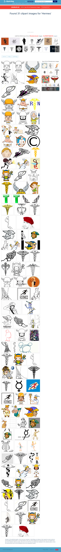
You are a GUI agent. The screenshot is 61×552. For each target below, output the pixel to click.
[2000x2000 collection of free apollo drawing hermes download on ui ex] (19, 386)
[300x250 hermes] (31, 308)
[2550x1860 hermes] (11, 308)
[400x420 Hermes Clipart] (21, 141)
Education (38, 3)
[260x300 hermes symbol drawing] (34, 373)
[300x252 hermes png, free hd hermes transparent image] (32, 67)
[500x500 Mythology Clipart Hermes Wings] (8, 91)
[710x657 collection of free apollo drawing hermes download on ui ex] (33, 282)
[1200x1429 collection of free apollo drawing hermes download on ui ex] (35, 210)
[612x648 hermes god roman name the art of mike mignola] (34, 399)
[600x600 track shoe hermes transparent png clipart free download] (7, 483)
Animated (27, 3)
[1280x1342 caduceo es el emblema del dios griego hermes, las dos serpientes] (33, 269)
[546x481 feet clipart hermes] (9, 294)
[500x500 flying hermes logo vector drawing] (24, 294)
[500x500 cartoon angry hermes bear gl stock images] (7, 282)
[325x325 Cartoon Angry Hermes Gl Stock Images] (8, 118)
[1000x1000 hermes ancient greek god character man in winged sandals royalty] (34, 447)
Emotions (42, 3)
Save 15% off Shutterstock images (50, 61)
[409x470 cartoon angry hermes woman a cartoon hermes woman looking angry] (6, 67)
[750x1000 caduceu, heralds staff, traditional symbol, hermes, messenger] (6, 386)
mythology (15, 56)
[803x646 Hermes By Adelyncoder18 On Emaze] (8, 164)
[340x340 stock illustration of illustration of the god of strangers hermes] (19, 359)
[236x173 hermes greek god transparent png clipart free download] (22, 435)
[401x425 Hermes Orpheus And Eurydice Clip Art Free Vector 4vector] (6, 153)
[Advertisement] (30, 23)
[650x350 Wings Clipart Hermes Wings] (31, 199)
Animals (13, 3)
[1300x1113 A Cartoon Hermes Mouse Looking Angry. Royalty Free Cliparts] (9, 105)
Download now (45, 7)
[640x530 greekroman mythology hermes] (33, 483)
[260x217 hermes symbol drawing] (21, 210)
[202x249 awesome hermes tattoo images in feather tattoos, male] (21, 373)
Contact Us (52, 549)
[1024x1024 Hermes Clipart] (7, 141)
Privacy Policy (45, 549)
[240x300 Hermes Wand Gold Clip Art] (35, 153)
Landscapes (46, 3)
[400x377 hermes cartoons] (7, 494)
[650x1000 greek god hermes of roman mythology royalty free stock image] (4, 245)
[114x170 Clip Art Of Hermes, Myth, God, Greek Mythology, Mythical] (35, 118)
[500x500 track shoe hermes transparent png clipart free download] (20, 506)
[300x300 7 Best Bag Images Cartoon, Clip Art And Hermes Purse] (6, 199)
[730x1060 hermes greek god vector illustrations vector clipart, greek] (5, 411)
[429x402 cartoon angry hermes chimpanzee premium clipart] (20, 282)
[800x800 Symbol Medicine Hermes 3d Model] (7, 210)
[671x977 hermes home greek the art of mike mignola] (36, 435)
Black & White (18, 3)
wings (9, 56)
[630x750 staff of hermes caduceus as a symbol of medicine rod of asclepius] (6, 359)
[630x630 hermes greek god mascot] (34, 423)
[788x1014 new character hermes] (6, 348)
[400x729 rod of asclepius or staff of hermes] (14, 348)
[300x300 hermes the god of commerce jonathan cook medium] (34, 458)
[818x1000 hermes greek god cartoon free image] (16, 411)
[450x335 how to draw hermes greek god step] (8, 235)
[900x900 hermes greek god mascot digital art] (34, 235)
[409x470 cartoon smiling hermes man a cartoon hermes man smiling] (18, 67)
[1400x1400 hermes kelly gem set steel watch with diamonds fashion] (22, 235)
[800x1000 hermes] (34, 322)
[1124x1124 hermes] (7, 458)
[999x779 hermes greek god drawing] (8, 423)
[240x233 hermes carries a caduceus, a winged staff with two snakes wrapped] (20, 458)
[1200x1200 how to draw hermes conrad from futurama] (8, 335)
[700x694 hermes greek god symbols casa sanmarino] (23, 256)
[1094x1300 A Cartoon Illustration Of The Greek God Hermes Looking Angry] (23, 105)
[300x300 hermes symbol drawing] (18, 269)
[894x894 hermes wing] (7, 518)
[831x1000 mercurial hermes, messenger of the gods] (34, 335)
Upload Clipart (30, 1)
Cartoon (23, 3)
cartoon (4, 56)
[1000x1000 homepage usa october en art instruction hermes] (8, 223)
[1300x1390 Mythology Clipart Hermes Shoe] (7, 175)
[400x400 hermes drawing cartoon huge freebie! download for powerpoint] (8, 373)
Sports (34, 3)
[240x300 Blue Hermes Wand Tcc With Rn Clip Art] (34, 105)
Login (26, 1)
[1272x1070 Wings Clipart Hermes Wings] (21, 188)
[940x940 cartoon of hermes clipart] (33, 518)
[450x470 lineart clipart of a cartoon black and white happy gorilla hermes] (21, 335)
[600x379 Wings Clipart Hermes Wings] (28, 91)
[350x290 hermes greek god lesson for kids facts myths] (8, 256)
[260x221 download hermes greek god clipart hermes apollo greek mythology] (17, 79)
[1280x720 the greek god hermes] (30, 245)
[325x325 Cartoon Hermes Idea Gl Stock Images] (23, 118)
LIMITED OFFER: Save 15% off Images (28, 36)
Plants (50, 3)
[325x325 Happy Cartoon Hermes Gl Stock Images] (18, 130)
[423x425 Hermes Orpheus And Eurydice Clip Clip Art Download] (33, 141)
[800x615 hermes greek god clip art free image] (31, 411)
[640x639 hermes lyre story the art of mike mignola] (7, 447)
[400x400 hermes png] (20, 322)
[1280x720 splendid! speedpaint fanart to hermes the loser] (29, 348)
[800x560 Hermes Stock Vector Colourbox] (32, 130)
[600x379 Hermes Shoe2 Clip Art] (21, 153)
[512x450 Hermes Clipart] (23, 164)
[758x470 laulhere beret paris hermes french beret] (28, 223)
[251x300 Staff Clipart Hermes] (6, 188)
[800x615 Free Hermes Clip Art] (32, 79)
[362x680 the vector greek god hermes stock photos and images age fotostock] (36, 471)
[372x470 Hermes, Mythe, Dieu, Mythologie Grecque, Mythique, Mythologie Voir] (35, 188)
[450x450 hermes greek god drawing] (22, 423)
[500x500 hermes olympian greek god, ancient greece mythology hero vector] (20, 447)
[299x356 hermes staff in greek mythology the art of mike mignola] (35, 256)
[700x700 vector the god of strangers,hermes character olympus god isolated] (19, 483)
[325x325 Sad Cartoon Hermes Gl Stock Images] (33, 175)
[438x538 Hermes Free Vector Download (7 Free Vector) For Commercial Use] (35, 164)
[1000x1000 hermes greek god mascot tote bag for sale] (7, 435)
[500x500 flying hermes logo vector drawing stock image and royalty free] (7, 399)
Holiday (30, 3)
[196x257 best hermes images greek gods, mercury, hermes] (5, 79)
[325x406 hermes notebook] (7, 322)
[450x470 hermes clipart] (21, 399)
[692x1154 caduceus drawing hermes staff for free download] (5, 269)
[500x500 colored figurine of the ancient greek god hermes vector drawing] (33, 386)
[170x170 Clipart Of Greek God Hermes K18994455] (6, 130)
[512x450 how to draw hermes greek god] (15, 245)
